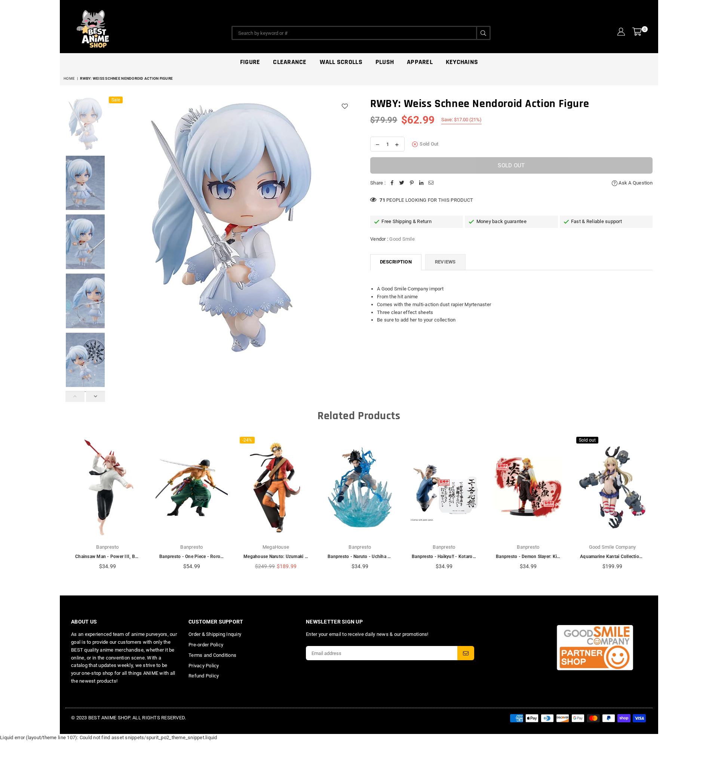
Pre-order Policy (205, 644)
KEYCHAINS (462, 62)
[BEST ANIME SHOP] (127, 27)
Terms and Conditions (212, 655)
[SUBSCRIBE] (465, 653)
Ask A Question (635, 183)
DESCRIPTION (396, 262)
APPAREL (420, 62)
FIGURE (250, 62)
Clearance (289, 62)
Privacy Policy (203, 665)
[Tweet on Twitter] (402, 183)
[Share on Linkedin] (421, 183)
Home (69, 78)
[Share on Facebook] (392, 183)
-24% (247, 440)
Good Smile (402, 239)
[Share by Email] (431, 183)
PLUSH (384, 62)
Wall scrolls (341, 62)
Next (346, 227)
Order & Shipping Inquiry (214, 634)
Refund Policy (203, 676)
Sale (115, 100)
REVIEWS (445, 262)
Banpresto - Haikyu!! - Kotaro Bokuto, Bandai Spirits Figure (473, 556)
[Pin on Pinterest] (412, 183)
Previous (115, 227)
